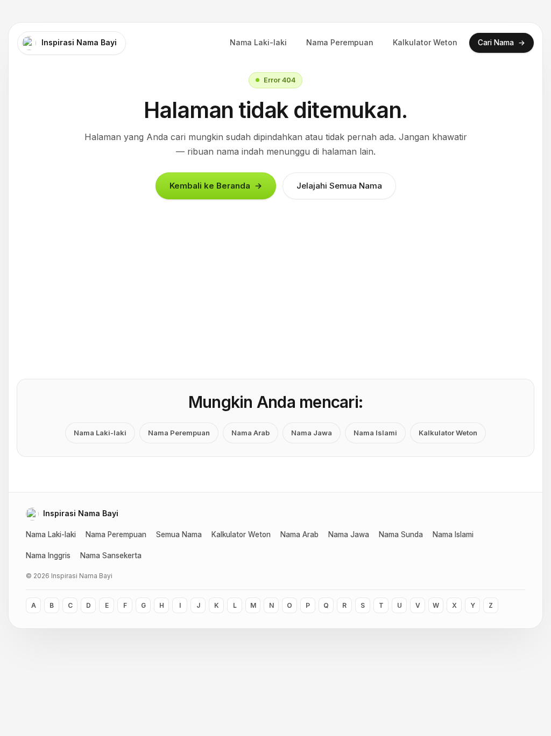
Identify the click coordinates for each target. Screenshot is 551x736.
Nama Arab (250, 432)
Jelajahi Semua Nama (339, 185)
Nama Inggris (48, 555)
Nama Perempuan (339, 42)
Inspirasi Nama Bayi (79, 42)
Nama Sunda (401, 534)
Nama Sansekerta (111, 555)
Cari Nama (501, 42)
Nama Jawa (311, 432)
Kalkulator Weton (425, 42)
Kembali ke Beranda (215, 185)
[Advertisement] (275, 298)
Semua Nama (179, 534)
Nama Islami (375, 432)
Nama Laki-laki (258, 42)
